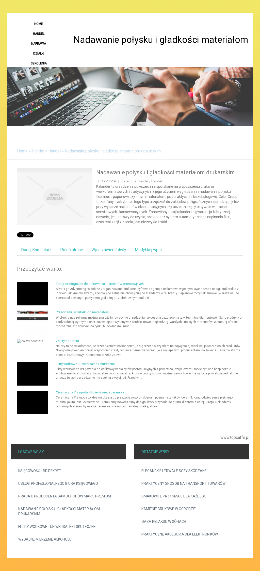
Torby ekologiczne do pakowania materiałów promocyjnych (100, 284)
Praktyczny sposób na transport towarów (183, 483)
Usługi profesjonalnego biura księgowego (58, 483)
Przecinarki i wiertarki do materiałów (82, 312)
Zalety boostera (67, 341)
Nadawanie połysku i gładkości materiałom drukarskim (113, 151)
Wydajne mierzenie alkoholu (45, 539)
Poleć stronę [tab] (71, 249)
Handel (38, 151)
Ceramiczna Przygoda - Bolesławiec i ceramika (90, 392)
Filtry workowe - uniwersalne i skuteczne (85, 364)
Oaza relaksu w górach (163, 522)
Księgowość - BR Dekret (39, 471)
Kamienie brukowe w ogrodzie (168, 509)
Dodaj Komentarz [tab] (36, 249)
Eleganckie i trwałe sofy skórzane (174, 471)
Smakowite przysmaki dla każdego (173, 496)
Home (22, 151)
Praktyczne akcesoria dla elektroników (179, 534)
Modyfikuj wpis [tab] (148, 249)
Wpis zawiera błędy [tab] (108, 249)
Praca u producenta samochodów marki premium (64, 496)
